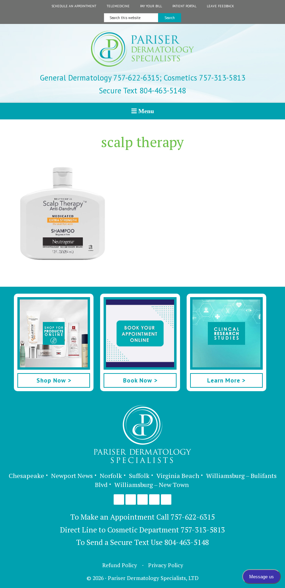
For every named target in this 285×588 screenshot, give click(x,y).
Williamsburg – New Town (151, 484)
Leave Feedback (220, 6)
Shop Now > (53, 380)
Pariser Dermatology (142, 52)
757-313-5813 (203, 530)
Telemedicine (118, 6)
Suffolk (139, 475)
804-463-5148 (186, 542)
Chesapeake (26, 475)
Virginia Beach (177, 475)
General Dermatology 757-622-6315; (101, 78)
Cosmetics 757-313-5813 (203, 78)
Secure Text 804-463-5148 (142, 90)
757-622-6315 (193, 517)
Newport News (72, 475)
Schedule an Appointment (73, 6)
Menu (146, 111)
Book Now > (140, 380)
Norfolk (111, 475)
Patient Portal (184, 6)
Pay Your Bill (151, 6)
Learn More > (226, 380)
